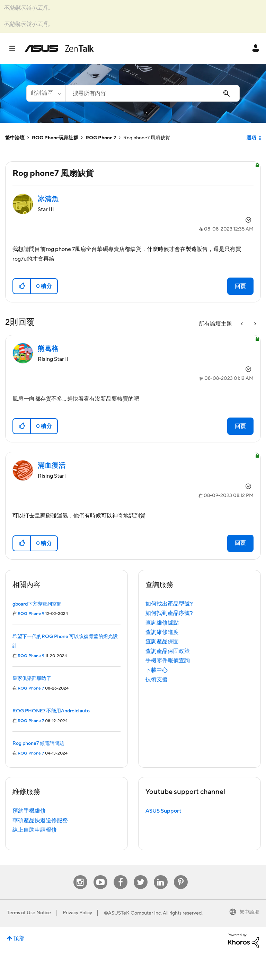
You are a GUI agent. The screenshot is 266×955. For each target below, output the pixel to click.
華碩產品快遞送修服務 (40, 820)
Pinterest (180, 875)
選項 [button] (251, 138)
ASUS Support (163, 810)
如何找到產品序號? (169, 613)
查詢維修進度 (162, 632)
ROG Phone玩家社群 (55, 138)
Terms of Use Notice (29, 913)
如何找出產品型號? (169, 603)
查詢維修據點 (162, 622)
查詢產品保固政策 (167, 651)
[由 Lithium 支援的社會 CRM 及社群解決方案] (243, 940)
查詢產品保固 (162, 641)
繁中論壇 (15, 138)
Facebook (120, 875)
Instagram (80, 875)
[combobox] (152, 93)
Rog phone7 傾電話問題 (38, 743)
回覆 (240, 286)
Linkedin (161, 875)
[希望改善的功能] (254, 324)
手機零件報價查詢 (167, 660)
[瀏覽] (16, 48)
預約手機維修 (29, 810)
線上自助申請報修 (34, 829)
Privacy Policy (77, 913)
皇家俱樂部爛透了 (31, 678)
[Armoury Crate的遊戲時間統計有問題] (242, 324)
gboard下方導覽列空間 (37, 604)
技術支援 (156, 679)
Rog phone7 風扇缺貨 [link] (146, 138)
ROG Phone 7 (101, 138)
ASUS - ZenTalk (59, 48)
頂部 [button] (19, 938)
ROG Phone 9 (31, 613)
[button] (22, 286)
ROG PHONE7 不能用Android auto (51, 711)
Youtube (100, 875)
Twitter (140, 875)
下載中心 (156, 670)
